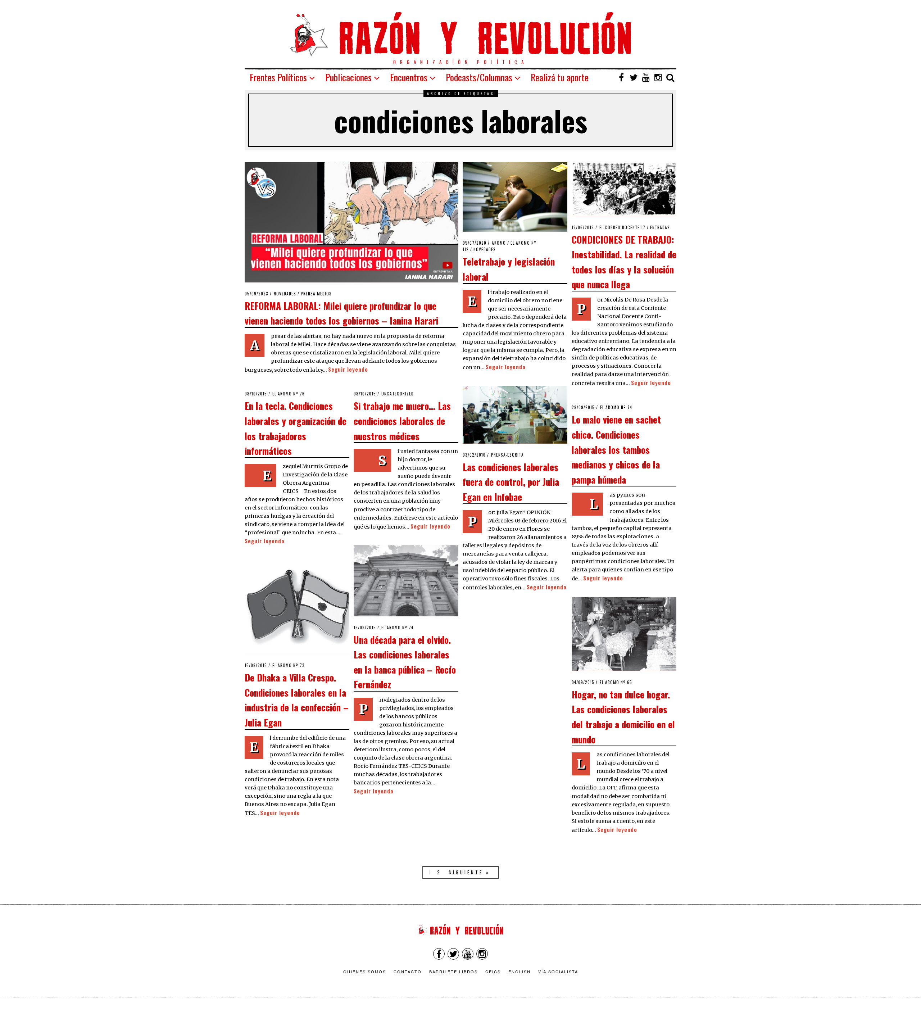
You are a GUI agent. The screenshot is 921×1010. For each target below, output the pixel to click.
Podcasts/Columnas (479, 77)
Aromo (499, 243)
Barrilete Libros (453, 971)
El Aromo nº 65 (616, 682)
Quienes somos (364, 971)
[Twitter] (633, 77)
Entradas (660, 227)
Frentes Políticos (278, 77)
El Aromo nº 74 (616, 407)
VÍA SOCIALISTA (558, 971)
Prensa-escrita (507, 455)
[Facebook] (621, 77)
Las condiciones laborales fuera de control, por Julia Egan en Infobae (511, 481)
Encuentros (408, 77)
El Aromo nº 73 (288, 665)
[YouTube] (646, 77)
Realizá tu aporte (560, 77)
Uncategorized (397, 394)
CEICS (493, 971)
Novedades (285, 293)
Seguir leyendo (348, 369)
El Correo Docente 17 (622, 227)
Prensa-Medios (316, 293)
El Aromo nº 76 (288, 394)
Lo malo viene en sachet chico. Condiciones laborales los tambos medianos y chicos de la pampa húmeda (616, 449)
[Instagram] (658, 77)
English (519, 971)
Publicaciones (348, 77)
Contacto (408, 971)
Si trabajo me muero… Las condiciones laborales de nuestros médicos (402, 420)
